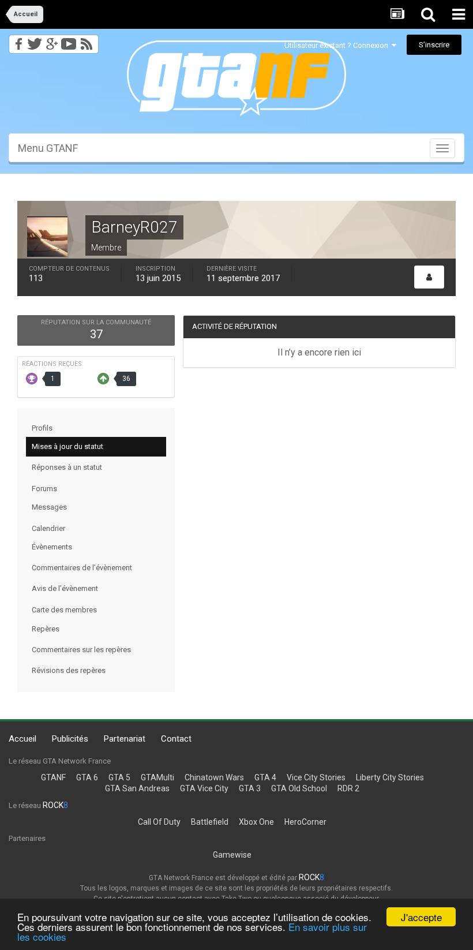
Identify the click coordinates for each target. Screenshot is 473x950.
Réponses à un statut (67, 467)
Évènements (52, 547)
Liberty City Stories (390, 777)
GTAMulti (157, 777)
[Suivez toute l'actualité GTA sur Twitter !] (34, 40)
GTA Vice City (204, 788)
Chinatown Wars (214, 777)
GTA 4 (265, 777)
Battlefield (209, 821)
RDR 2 (348, 788)
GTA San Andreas (137, 788)
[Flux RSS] (88, 40)
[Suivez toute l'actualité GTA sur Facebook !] (17, 40)
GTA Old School (299, 788)
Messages (49, 507)
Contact (176, 739)
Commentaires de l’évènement (82, 567)
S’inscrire (434, 44)
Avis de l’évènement (65, 588)
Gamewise (232, 854)
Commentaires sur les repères (81, 649)
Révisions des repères (69, 670)
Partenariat (124, 739)
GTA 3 (250, 788)
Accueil (22, 739)
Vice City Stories (316, 777)
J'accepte (421, 917)
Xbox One (256, 821)
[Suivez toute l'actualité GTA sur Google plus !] (51, 40)
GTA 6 (87, 777)
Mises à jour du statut (67, 446)
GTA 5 (119, 777)
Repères (45, 628)
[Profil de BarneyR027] (429, 277)
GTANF (53, 777)
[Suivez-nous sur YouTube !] (68, 40)
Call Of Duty (159, 821)
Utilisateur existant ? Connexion (338, 45)
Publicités (70, 739)
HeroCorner (305, 821)
